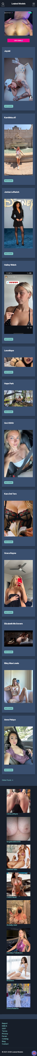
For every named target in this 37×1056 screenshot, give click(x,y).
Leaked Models (19, 4)
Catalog (5, 1039)
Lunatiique (9, 350)
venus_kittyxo (12, 814)
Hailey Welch (10, 265)
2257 (4, 1028)
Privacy (5, 1034)
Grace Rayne (10, 553)
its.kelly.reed (12, 925)
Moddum (10, 981)
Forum (4, 1036)
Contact (5, 1044)
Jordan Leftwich (11, 192)
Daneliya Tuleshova (14, 953)
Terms (4, 1031)
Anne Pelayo (10, 720)
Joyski (7, 51)
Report (4, 1023)
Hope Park (9, 383)
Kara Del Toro (10, 494)
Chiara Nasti (12, 897)
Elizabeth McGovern (13, 623)
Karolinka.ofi (10, 117)
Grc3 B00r (9, 423)
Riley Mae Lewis (11, 663)
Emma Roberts (12, 1008)
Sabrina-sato (12, 869)
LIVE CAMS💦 (18, 40)
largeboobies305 (14, 842)
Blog (4, 1041)
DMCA (4, 1026)
